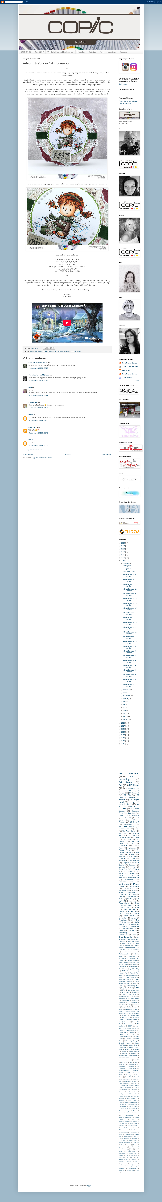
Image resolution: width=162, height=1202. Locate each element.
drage (122, 1144)
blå (136, 945)
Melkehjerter (133, 1102)
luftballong (134, 1155)
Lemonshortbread (124, 1036)
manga (133, 918)
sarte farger (133, 1068)
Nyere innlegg (28, 454)
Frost (120, 1091)
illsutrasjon (122, 1153)
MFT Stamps (123, 856)
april (124, 710)
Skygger (134, 996)
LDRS (137, 988)
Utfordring (124, 779)
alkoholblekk (125, 1138)
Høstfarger (122, 966)
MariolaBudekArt (133, 878)
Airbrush (122, 930)
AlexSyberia (122, 958)
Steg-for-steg (123, 998)
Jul (53, 351)
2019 (123, 561)
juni (124, 705)
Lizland (132, 873)
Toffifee (124, 1051)
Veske (121, 1134)
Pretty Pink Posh (129, 994)
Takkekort (122, 1125)
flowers (135, 1144)
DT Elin (127, 795)
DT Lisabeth (48, 351)
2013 (123, 738)
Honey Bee (122, 1032)
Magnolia (135, 815)
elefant (129, 1144)
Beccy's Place (134, 1015)
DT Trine (122, 809)
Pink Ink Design (124, 1111)
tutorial (132, 797)
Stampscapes (135, 1121)
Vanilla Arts (124, 1132)
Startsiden (67, 454)
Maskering (129, 1038)
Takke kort (133, 1123)
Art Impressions (134, 1013)
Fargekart (81, 52)
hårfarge (121, 1064)
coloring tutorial (124, 837)
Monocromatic (129, 952)
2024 (123, 546)
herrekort (136, 1005)
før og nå (124, 1062)
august (125, 699)
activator (124, 1053)
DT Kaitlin (132, 895)
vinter (121, 892)
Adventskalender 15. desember (130, 618)
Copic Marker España (129, 374)
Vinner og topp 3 (131, 977)
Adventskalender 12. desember (130, 633)
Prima (135, 1111)
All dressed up (130, 1011)
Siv (133, 1119)
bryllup (132, 962)
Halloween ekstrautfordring (127, 1030)
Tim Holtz (122, 1005)
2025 (123, 543)
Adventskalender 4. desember (129, 671)
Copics (121, 815)
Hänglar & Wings (124, 1096)
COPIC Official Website (130, 367)
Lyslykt (121, 1102)
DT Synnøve (128, 871)
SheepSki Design (131, 975)
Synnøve (124, 1123)
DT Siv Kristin (124, 914)
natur (135, 1007)
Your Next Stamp (125, 979)
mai (124, 707)
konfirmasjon (123, 890)
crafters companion (124, 1142)
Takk (120, 1049)
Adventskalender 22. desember (130, 585)
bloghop (124, 926)
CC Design (133, 964)
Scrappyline (32, 402)
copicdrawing (123, 1055)
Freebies (123, 52)
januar (125, 719)
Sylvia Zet (122, 1002)
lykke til (121, 1157)
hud (136, 1149)
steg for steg (133, 1166)
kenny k (123, 1007)
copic (137, 829)
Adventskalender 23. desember (130, 580)
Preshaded (132, 901)
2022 (123, 552)
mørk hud (129, 1161)
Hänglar (131, 1032)
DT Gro (127, 818)
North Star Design (131, 960)
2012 (123, 741)
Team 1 (121, 977)
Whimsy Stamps (76, 351)
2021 (123, 555)
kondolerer (132, 1064)
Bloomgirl (136, 1077)
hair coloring (124, 1149)
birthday (133, 1053)
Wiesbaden (127, 1136)
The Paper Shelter (129, 831)
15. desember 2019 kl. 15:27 (38, 445)
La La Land (132, 854)
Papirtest (134, 1108)
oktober (126, 693)
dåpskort (130, 981)
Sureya (134, 1000)
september (127, 696)
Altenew (122, 911)
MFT (126, 1102)
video (134, 890)
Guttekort (136, 914)
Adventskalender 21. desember (130, 590)
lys (127, 1157)
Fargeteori (134, 1089)
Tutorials (92, 52)
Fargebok (136, 1087)
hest (131, 1149)
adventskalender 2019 (36, 351)
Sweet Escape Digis (126, 937)
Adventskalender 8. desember (129, 652)
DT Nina (127, 839)
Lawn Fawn (125, 992)
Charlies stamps (125, 1079)
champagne (122, 1140)
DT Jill (132, 806)
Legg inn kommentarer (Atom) (42, 458)
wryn (138, 1170)
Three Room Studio (133, 1125)
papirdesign (132, 848)
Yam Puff (136, 1136)
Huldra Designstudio (133, 986)
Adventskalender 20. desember (130, 595)
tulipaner (121, 1170)
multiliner (121, 1161)
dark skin (136, 1142)
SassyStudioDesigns (125, 1117)
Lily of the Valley (134, 969)
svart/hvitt (128, 1009)
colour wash (133, 1140)
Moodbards (135, 992)
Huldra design (133, 1094)
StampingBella (123, 962)
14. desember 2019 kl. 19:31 (38, 420)
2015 (123, 732)
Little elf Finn (132, 1100)
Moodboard (129, 880)
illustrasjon (129, 888)
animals (134, 1138)
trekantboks (132, 1168)
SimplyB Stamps (124, 1043)
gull (131, 1062)
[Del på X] (48, 348)
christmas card (124, 884)
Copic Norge (123, 84)
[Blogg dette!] (46, 348)
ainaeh (30, 440)
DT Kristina (125, 782)
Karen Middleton (132, 1098)
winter (121, 1011)
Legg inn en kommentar (34, 450)
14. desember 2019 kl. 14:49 (38, 408)
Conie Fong (123, 869)
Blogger (88, 1186)
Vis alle (137, 380)
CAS (132, 844)
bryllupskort (123, 918)
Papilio (121, 897)
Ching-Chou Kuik (131, 947)
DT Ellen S (132, 911)
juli (124, 702)
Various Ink (133, 1132)
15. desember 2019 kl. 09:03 (38, 433)
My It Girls (133, 1106)
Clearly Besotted (124, 1022)
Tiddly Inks (123, 833)
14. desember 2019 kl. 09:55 (38, 368)
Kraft (131, 988)
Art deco (124, 1015)
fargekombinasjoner (125, 1060)
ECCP (130, 1026)
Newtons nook (123, 1108)
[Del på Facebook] (51, 348)
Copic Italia (126, 370)
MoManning (123, 933)
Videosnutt (128, 945)
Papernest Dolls (126, 882)
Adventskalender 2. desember (129, 680)
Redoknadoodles (124, 996)
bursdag (131, 813)
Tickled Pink (129, 1127)
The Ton (136, 907)
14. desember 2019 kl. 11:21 (38, 395)
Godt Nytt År (123, 950)
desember (126, 563)
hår (136, 1062)
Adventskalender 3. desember (129, 676)
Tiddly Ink (136, 1049)
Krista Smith (129, 916)
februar (125, 716)
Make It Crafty (125, 804)
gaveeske (132, 956)
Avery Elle (128, 1077)
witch (128, 1072)
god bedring (123, 1147)
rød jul (60, 351)
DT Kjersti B (134, 822)
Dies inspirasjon (123, 1085)
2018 (123, 723)
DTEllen (134, 1083)
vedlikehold (130, 1170)
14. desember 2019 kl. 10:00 (38, 381)
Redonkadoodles (124, 954)
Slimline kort (131, 897)
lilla (130, 1007)
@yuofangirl (123, 920)
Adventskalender (132, 788)
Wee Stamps (66, 351)
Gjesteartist (123, 846)
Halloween (122, 941)
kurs (127, 1155)
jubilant (121, 1155)
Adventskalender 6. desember (129, 661)
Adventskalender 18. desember (130, 604)
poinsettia (124, 1164)
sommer (122, 875)
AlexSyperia (129, 1075)
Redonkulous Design (125, 1113)
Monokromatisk (134, 924)
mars (125, 713)
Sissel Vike (32, 427)
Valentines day (135, 1130)
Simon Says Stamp (131, 1041)
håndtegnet (131, 1151)
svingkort (121, 1168)
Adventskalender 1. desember (129, 685)
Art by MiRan (134, 920)
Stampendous (132, 1045)
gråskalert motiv (134, 1147)
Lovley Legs (132, 930)
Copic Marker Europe (129, 363)
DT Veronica (134, 886)
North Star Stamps (133, 941)
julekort (122, 800)
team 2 (129, 899)
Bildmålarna (125, 1017)
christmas (122, 861)
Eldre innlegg (106, 454)
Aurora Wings (124, 850)
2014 (123, 735)
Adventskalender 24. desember (130, 575)
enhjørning (133, 1055)
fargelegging (124, 829)
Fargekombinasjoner (108, 52)
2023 (123, 549)
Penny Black (123, 858)
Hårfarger (132, 958)
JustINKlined (133, 966)
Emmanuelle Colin (126, 1087)
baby (129, 1005)
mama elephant (129, 909)
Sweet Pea (133, 1047)
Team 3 (127, 1049)
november (126, 690)
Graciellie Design (130, 1028)
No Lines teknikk (126, 827)
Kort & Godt (122, 969)
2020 (123, 558)
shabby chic (122, 1166)
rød (56, 351)
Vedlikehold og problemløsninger (60, 52)
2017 (123, 726)
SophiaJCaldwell (124, 1121)
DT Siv (129, 776)
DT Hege (134, 785)
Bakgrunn (126, 863)
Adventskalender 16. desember (130, 614)
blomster (122, 867)
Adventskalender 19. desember (130, 599)
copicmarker (135, 926)
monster (134, 1159)
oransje (137, 1161)
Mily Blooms (122, 1104)
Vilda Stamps (129, 1134)
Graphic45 (132, 1091)
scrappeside (133, 1164)
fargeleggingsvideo (129, 928)
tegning (121, 947)
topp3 (134, 983)
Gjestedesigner (129, 824)
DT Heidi (127, 791)
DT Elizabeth (129, 773)
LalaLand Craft (134, 950)
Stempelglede (135, 998)
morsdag (131, 1066)
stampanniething (124, 1070)
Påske (134, 935)
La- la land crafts (133, 990)
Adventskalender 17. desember (130, 609)
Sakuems (136, 1113)
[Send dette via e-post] (44, 348)
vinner (132, 802)
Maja (30, 387)
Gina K (121, 986)
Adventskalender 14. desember (130, 623)
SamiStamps (129, 1115)
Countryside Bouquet (130, 1081)
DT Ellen (131, 835)
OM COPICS (26, 52)
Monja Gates (133, 1104)
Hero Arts (126, 922)
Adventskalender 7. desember (129, 656)
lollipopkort (122, 1066)
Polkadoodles (123, 935)
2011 (123, 744)
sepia (120, 1009)
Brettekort (132, 865)
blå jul (134, 858)
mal (132, 1157)
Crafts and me (129, 1024)
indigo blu (132, 1153)
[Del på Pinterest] (53, 348)
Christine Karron (131, 1019)
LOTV (123, 990)
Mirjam (30, 415)
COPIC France (127, 378)
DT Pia (133, 856)
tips (136, 1009)
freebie (137, 1060)
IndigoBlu (124, 988)
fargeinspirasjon (124, 1058)
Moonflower (122, 1106)
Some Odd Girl (127, 943)
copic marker (134, 861)
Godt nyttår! (127, 566)
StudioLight (122, 1047)
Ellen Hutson (135, 1085)
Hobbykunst (122, 1094)
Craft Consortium (124, 1083)
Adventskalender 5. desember (129, 666)
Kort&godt (122, 1100)
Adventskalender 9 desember (129, 647)
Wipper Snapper (134, 1051)
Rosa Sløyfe (124, 903)
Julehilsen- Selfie (129, 572)
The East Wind (132, 1002)
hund (120, 1151)
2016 (123, 729)
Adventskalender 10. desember (130, 642)
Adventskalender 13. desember (130, 628)
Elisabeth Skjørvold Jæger (37, 362)
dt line (121, 899)
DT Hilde (136, 837)
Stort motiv (125, 1000)
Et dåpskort (126, 569)
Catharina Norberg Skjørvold (38, 375)
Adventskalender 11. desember (130, 637)
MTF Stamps (126, 971)
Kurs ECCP (39, 52)
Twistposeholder (123, 1130)
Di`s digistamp (132, 939)
